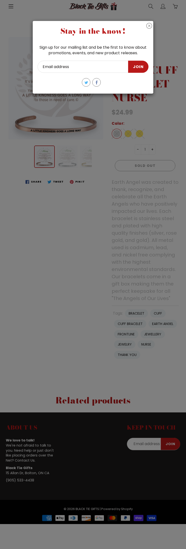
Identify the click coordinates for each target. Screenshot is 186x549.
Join (138, 66)
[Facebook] (96, 82)
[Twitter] (86, 82)
